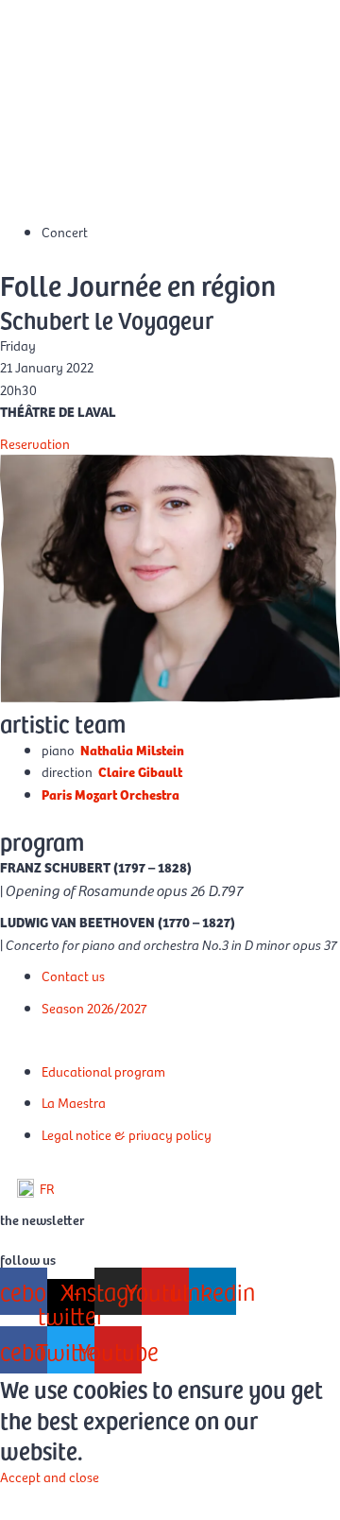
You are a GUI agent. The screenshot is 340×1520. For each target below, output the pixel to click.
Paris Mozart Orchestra (110, 794)
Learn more (32, 1498)
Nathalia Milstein (132, 749)
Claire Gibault (140, 771)
